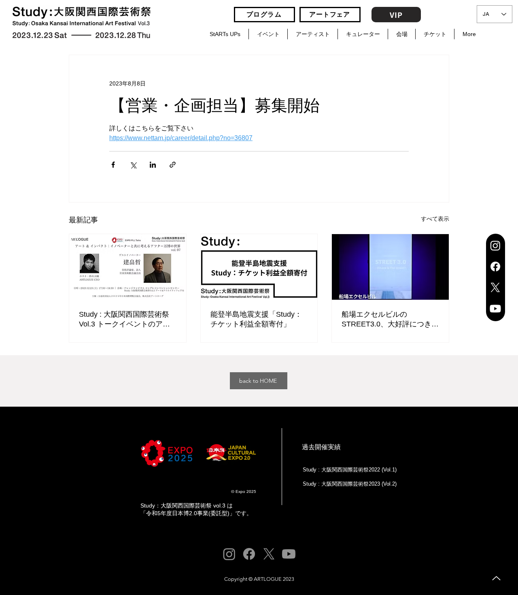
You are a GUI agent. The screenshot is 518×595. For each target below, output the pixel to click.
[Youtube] (495, 308)
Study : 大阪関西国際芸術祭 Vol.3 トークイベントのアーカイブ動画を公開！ (124, 319)
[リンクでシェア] (172, 164)
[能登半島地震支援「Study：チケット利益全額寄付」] (259, 267)
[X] (495, 287)
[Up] (496, 578)
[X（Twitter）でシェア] (133, 164)
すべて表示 (435, 218)
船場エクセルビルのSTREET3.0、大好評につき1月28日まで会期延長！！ (388, 319)
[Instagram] (495, 245)
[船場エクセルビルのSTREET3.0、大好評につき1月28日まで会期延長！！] (390, 267)
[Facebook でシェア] (113, 164)
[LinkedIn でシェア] (153, 164)
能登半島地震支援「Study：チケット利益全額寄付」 (256, 319)
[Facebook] (495, 266)
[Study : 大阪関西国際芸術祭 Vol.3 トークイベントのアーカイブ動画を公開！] (127, 267)
